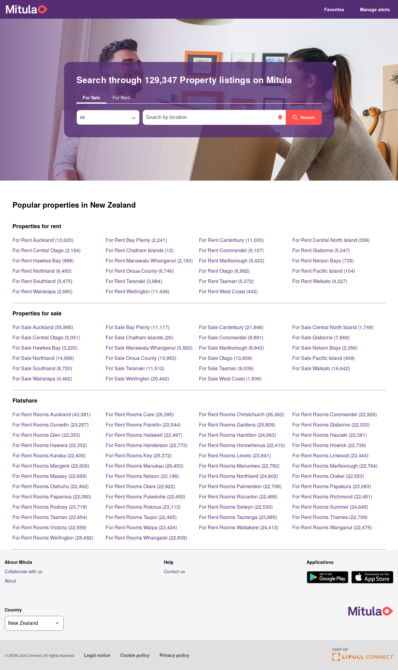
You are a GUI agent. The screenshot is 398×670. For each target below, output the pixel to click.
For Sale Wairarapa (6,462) (42, 378)
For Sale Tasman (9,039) (226, 368)
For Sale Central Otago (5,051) (46, 337)
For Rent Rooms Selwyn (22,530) (236, 506)
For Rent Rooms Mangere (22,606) (50, 465)
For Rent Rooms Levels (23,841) (235, 455)
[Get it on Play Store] (327, 577)
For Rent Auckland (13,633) (42, 239)
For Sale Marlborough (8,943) (231, 347)
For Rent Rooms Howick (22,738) (329, 445)
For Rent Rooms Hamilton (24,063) (237, 434)
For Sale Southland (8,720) (42, 368)
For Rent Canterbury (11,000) (231, 239)
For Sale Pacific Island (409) (323, 357)
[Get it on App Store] (372, 578)
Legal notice (97, 655)
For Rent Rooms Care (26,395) (140, 414)
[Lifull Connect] (362, 659)
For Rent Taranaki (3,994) (134, 281)
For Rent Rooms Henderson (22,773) (146, 445)
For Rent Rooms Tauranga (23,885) (238, 517)
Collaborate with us (23, 571)
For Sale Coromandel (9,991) (231, 337)
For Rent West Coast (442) (228, 291)
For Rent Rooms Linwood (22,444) (330, 455)
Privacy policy (174, 655)
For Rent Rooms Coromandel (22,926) (334, 414)
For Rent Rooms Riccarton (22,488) (238, 496)
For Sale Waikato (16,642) (321, 368)
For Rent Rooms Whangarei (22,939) (146, 537)
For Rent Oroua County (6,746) (140, 270)
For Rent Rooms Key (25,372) (139, 455)
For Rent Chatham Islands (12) (140, 250)
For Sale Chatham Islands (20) (139, 337)
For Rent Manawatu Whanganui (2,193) (149, 260)
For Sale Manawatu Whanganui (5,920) (149, 347)
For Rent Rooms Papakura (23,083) (331, 486)
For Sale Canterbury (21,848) (231, 327)
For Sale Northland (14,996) (43, 357)
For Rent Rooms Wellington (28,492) (52, 537)
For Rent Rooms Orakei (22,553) (328, 475)
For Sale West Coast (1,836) (230, 378)
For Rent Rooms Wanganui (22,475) (332, 527)
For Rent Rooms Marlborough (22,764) (334, 465)
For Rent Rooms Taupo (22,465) (141, 517)
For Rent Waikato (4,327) (319, 281)
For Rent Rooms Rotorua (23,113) (143, 506)
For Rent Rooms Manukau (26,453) (144, 465)
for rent (121, 97)
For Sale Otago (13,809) (225, 357)
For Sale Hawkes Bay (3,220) (44, 347)
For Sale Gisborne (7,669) (320, 337)
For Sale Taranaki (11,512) (135, 368)
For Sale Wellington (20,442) (137, 378)
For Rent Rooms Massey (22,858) (49, 475)
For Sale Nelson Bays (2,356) (325, 347)
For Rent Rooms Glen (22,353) (46, 434)
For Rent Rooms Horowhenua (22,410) (242, 445)
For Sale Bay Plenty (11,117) (137, 327)
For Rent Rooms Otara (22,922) (140, 486)
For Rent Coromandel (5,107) (231, 250)
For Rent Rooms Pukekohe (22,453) (145, 496)
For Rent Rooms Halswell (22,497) (144, 434)
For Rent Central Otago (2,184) (46, 250)
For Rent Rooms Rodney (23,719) (49, 506)
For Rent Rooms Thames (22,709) (330, 517)
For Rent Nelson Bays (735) (323, 260)
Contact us (174, 571)
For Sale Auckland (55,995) (42, 327)
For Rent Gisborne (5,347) (321, 250)
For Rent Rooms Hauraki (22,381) (329, 434)
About (10, 581)
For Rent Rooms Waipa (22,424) (141, 527)
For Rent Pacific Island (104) (323, 270)
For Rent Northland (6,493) (42, 270)
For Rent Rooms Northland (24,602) (238, 475)
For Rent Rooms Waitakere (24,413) (238, 527)
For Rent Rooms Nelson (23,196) (142, 475)
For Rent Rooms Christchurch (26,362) (241, 414)
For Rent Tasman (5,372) (226, 281)
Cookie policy (135, 655)
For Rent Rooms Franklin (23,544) (143, 424)
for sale (91, 97)
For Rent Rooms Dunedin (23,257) (50, 424)
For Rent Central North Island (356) (331, 239)
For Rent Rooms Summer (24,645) (330, 506)
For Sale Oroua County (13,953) (141, 357)
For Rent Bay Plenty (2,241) (136, 239)
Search (307, 117)
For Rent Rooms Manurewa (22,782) (239, 465)
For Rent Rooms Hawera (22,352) (49, 445)
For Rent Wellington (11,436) (137, 291)
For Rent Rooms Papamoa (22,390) (51, 496)
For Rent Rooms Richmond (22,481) (332, 496)
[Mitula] (27, 9)
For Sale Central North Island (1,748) (332, 327)
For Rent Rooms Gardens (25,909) (237, 424)
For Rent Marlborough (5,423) (231, 260)
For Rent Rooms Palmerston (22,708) (240, 486)
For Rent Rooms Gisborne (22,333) (331, 424)
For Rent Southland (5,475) (42, 281)
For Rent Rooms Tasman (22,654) (49, 517)
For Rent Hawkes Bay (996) (43, 260)
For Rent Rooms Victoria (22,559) (49, 527)
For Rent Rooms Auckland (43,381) (51, 414)
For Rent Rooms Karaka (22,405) (49, 455)
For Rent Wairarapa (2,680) (42, 291)
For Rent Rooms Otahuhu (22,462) (50, 486)
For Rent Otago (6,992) (224, 270)
